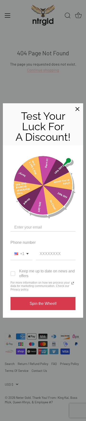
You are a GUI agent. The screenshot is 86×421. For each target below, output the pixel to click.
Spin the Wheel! (43, 303)
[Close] (77, 109)
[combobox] (21, 254)
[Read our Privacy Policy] (72, 283)
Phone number (23, 242)
